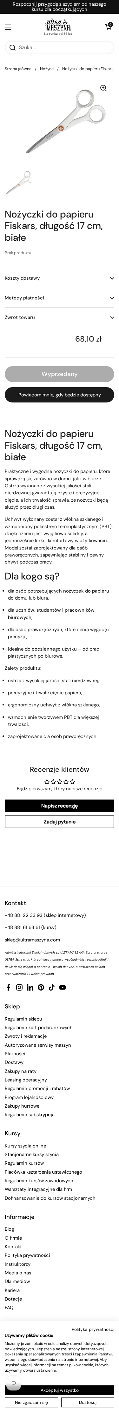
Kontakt (13, 1246)
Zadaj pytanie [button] (60, 821)
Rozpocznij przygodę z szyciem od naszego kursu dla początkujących (59, 7)
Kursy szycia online (25, 1146)
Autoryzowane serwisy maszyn (38, 1045)
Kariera (12, 1290)
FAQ (9, 1307)
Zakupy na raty (20, 1071)
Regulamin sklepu (23, 1019)
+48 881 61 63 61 (22, 927)
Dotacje (13, 1299)
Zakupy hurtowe (22, 1106)
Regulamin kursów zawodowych (39, 1180)
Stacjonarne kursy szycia (32, 1154)
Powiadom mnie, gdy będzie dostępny (59, 395)
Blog (9, 1229)
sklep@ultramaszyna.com (32, 940)
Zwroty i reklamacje (26, 1036)
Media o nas (18, 1273)
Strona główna (18, 68)
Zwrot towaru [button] (20, 317)
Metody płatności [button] (24, 298)
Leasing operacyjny (26, 1080)
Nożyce (47, 68)
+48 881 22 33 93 (24, 915)
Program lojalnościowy (29, 1097)
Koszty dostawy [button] (22, 278)
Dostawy (14, 1062)
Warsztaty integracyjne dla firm (38, 1189)
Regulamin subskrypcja (30, 1114)
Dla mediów (17, 1281)
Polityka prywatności (27, 1255)
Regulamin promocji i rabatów (37, 1088)
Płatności (15, 1054)
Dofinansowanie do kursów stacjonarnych (50, 1198)
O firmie (13, 1238)
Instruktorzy (17, 1264)
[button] (108, 27)
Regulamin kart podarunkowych (39, 1027)
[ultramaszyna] (58, 24)
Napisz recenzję (59, 805)
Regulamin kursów (24, 1163)
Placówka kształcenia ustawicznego (43, 1172)
